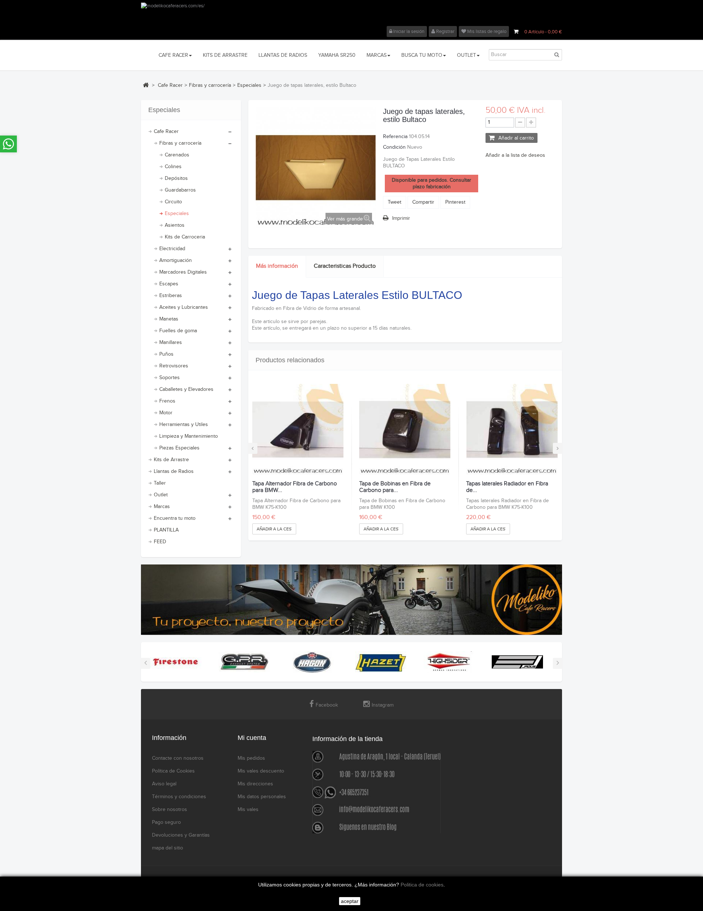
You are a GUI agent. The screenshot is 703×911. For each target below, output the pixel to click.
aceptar (349, 901)
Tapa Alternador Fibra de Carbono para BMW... (294, 487)
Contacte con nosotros (178, 758)
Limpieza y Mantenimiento (188, 436)
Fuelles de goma (178, 331)
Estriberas (170, 296)
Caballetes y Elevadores (186, 389)
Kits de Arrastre (171, 460)
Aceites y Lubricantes (183, 307)
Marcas (162, 507)
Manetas (168, 319)
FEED (160, 542)
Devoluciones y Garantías (181, 835)
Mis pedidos (251, 758)
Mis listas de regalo (486, 31)
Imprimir (401, 218)
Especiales (177, 213)
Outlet (161, 495)
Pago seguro (166, 822)
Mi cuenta (252, 737)
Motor (165, 413)
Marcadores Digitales (183, 272)
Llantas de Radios (174, 471)
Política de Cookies (173, 771)
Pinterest (455, 202)
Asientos (175, 225)
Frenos (167, 401)
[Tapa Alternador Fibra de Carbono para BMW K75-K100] (297, 429)
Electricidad (172, 249)
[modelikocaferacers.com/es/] (351, 14)
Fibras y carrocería (180, 143)
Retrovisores (173, 366)
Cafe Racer (166, 131)
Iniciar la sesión (408, 31)
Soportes (169, 378)
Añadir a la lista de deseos (515, 155)
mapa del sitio (167, 848)
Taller (160, 483)
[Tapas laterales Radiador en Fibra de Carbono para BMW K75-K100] (511, 429)
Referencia (395, 137)
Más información (277, 266)
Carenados (177, 155)
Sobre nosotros (169, 809)
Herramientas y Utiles (183, 424)
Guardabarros (180, 190)
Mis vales (248, 809)
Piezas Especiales (179, 448)
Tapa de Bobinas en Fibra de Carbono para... (395, 487)
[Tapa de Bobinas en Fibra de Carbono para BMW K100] (404, 429)
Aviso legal (164, 784)
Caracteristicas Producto (345, 266)
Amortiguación (175, 260)
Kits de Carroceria (185, 237)
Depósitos (176, 178)
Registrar (444, 31)
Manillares (170, 342)
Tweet (394, 202)
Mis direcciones (255, 784)
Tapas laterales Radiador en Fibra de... (507, 487)
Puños (166, 354)
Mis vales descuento (261, 771)
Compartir (423, 202)
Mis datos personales (262, 797)
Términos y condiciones (179, 797)
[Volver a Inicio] (146, 85)
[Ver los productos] (175, 662)
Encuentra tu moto (175, 518)
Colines (173, 167)
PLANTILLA (166, 530)
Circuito (173, 202)
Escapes (168, 284)
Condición (394, 147)
